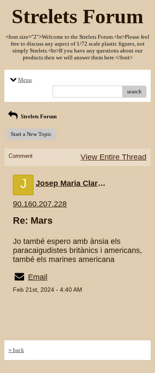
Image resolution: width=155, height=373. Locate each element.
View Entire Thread (113, 157)
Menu (25, 80)
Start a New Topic (31, 134)
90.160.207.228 (40, 204)
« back (16, 350)
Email (37, 277)
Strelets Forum (38, 116)
